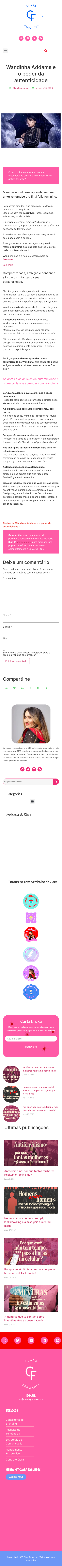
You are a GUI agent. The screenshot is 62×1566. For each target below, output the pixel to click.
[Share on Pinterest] (38, 688)
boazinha (8, 259)
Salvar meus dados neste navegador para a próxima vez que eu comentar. (26, 653)
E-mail (7, 627)
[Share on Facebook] (30, 688)
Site (5, 638)
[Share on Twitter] (14, 688)
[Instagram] (21, 38)
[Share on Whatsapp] (6, 688)
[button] (5, 50)
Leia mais (8, 264)
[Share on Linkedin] (22, 688)
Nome (7, 615)
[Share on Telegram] (46, 688)
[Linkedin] (27, 38)
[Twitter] (34, 38)
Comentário (10, 578)
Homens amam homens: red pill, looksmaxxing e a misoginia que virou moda (39, 1090)
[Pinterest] (40, 38)
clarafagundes (23, 542)
